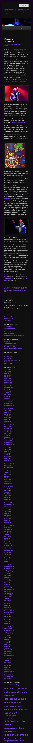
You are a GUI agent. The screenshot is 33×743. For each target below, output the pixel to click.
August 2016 (7, 573)
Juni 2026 (6, 373)
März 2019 (7, 518)
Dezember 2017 (8, 545)
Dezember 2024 (8, 403)
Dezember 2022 (8, 442)
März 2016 (7, 582)
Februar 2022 (7, 458)
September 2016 (8, 572)
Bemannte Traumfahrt (9, 40)
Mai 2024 (6, 414)
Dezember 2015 (8, 588)
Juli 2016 (6, 575)
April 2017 (7, 559)
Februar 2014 (7, 625)
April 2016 (7, 580)
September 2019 (8, 508)
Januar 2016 (7, 586)
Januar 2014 (7, 627)
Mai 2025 (6, 394)
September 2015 (8, 593)
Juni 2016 (6, 577)
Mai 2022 (6, 453)
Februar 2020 (7, 499)
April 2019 (7, 517)
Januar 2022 (7, 460)
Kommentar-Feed (8, 318)
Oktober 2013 (7, 632)
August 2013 (7, 635)
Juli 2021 (6, 471)
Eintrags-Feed (8, 316)
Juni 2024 (6, 412)
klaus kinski (15, 725)
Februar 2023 (7, 439)
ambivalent (10, 688)
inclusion (21, 721)
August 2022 (7, 448)
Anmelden (7, 315)
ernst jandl (23, 709)
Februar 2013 (7, 646)
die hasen (18, 706)
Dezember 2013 (8, 628)
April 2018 (7, 538)
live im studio (10, 731)
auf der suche (20, 691)
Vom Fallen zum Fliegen (10, 347)
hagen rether (20, 716)
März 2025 (7, 398)
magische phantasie (18, 290)
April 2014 (7, 621)
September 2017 (8, 550)
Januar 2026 (7, 380)
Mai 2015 (6, 600)
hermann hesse (17, 718)
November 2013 (8, 630)
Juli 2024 (6, 410)
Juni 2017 (6, 556)
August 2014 (7, 614)
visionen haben (18, 291)
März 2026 (7, 377)
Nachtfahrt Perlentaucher (16, 9)
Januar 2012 (7, 669)
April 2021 (7, 476)
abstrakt (7, 685)
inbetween (10, 290)
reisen (25, 738)
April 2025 (7, 396)
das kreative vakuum (15, 698)
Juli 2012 (6, 659)
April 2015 (7, 602)
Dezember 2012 (8, 650)
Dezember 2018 (8, 524)
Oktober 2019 (7, 506)
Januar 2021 (7, 481)
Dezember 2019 (8, 503)
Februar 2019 (7, 520)
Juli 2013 (6, 637)
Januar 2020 (7, 501)
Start (6, 28)
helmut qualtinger (8, 718)
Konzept (6, 358)
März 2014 (7, 623)
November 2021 (8, 463)
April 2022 (7, 455)
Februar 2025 (7, 400)
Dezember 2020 (8, 483)
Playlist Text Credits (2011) (15, 28)
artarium (6, 45)
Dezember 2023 (8, 423)
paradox (6, 738)
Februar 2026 (7, 378)
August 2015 (7, 595)
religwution (9, 740)
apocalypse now (22, 688)
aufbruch (8, 692)
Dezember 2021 (8, 462)
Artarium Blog (8, 326)
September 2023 (8, 428)
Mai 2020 (6, 494)
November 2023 (8, 424)
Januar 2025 (7, 401)
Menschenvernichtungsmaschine (13, 348)
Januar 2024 (7, 421)
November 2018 (8, 525)
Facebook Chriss (8, 332)
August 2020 (7, 488)
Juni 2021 (6, 472)
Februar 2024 (7, 419)
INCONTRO (7, 341)
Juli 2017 (6, 554)
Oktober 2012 (7, 653)
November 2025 (8, 384)
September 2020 (8, 487)
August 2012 (7, 657)
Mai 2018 (6, 536)
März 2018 (7, 540)
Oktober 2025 (7, 386)
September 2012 (8, 655)
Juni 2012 (6, 660)
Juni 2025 (6, 393)
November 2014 (8, 611)
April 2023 (7, 435)
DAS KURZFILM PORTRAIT (11, 330)
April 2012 (7, 664)
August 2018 (7, 531)
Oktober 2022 (7, 446)
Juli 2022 (6, 449)
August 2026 (7, 369)
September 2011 (8, 676)
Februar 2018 (7, 542)
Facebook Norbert (9, 333)
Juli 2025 (6, 391)
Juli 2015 (6, 596)
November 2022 (8, 444)
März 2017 (7, 561)
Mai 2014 (6, 619)
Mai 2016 (6, 579)
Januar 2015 (7, 607)
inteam (7, 724)
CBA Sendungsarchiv (10, 328)
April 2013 (7, 643)
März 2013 (7, 644)
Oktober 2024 (7, 407)
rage (15, 738)
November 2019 (8, 504)
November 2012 (8, 651)
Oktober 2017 (7, 549)
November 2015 (8, 589)
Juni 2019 (6, 513)
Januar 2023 (7, 440)
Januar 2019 (7, 522)
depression (9, 706)
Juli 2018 (6, 533)
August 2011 (7, 678)
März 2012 (7, 666)
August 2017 (7, 552)
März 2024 (7, 417)
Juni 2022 (6, 451)
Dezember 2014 (8, 609)
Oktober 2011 (7, 674)
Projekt (6, 362)
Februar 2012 (7, 667)
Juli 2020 (6, 490)
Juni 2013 (6, 639)
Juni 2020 (6, 492)
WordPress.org (8, 320)
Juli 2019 (6, 511)
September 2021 (8, 467)
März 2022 (7, 456)
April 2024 (7, 416)
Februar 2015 (7, 605)
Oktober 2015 (7, 591)
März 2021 (7, 478)
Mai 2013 (6, 641)
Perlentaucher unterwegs (10, 345)
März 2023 (7, 437)
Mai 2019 (6, 515)
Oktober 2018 (7, 527)
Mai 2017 (6, 557)
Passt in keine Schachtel (10, 360)
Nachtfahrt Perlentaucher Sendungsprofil (15, 335)
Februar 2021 (7, 479)
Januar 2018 (7, 543)
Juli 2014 (6, 616)
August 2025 (7, 389)
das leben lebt (12, 702)
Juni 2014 (6, 618)
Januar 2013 (7, 648)
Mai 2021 (6, 474)
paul (25, 290)
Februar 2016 (7, 584)
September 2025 (8, 387)
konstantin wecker (9, 729)
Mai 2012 (6, 662)
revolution (19, 740)
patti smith (10, 738)
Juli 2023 (6, 432)
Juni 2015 (6, 598)
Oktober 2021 (7, 465)
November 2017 (8, 547)
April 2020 (7, 495)
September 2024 (8, 409)
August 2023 (7, 430)
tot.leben (6, 291)
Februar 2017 (7, 563)
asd (5, 354)
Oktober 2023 (7, 426)
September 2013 (8, 634)
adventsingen (15, 685)
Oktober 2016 (7, 570)
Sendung (12, 288)
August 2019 (7, 510)
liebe (21, 728)
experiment (10, 712)
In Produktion (16, 287)
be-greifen (9, 695)
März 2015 (7, 604)
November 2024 (8, 405)
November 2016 (8, 568)
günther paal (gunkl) (10, 716)
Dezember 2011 (8, 671)
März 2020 (7, 497)
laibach (17, 728)
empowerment (11, 709)
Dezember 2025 (8, 382)
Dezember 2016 (8, 566)
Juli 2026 (6, 371)
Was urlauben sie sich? (10, 343)
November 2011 (8, 673)
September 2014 (8, 612)
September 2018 (8, 529)
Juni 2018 (6, 534)
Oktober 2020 (7, 485)
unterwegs (11, 291)
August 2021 (7, 469)
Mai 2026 (6, 375)
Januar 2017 (7, 565)
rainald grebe (20, 738)
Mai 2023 (6, 433)
